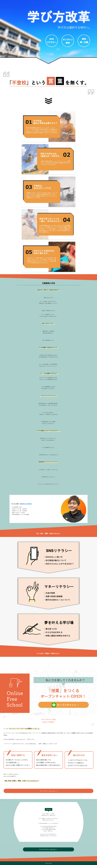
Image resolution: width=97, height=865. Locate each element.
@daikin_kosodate (25, 504)
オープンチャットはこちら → (48, 791)
